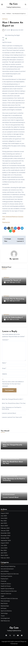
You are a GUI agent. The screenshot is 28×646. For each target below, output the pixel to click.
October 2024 (5, 538)
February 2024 (5, 558)
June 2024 (4, 548)
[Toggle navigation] (2, 4)
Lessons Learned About (9, 413)
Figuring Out (6, 222)
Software (5, 19)
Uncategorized (5, 618)
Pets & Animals (5, 601)
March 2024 (4, 555)
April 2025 (4, 523)
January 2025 (5, 530)
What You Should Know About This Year (14, 403)
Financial (3, 581)
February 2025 (5, 528)
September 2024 (6, 540)
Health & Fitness (6, 586)
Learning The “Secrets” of (12, 280)
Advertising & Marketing (8, 566)
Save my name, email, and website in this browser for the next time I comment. (13, 384)
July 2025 (4, 516)
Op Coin (13, 4)
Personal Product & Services (9, 598)
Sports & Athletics (6, 611)
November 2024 (5, 535)
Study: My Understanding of (13, 317)
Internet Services (6, 593)
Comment (5, 340)
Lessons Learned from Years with (12, 417)
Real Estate (4, 603)
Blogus (23, 641)
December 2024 (5, 533)
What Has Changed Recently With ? (12, 399)
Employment (4, 578)
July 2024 (4, 545)
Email (4, 368)
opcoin (8, 30)
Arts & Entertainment (9, 494)
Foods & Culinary (6, 583)
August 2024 (5, 543)
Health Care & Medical (7, 588)
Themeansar (14, 643)
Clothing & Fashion (6, 576)
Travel (4, 442)
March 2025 (4, 525)
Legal (2, 596)
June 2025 (4, 518)
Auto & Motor (5, 571)
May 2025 (4, 520)
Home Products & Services (10, 476)
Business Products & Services (11, 459)
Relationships (5, 606)
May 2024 (4, 550)
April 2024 (4, 553)
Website (4, 374)
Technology (4, 613)
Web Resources (5, 621)
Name (4, 363)
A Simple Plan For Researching (14, 299)
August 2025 (5, 513)
